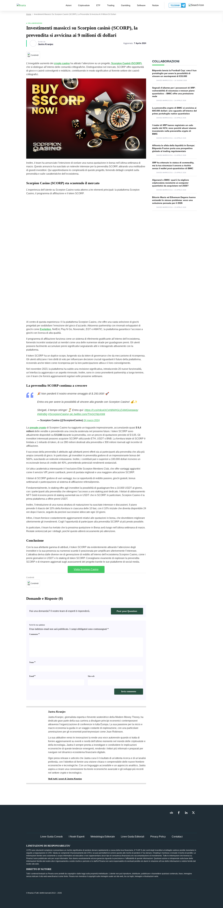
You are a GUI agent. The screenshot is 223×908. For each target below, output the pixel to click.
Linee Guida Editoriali (132, 836)
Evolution (45, 329)
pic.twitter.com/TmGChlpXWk (87, 414)
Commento (34, 634)
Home (28, 14)
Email (32, 676)
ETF (98, 5)
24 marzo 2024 (92, 420)
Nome (32, 662)
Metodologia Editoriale (103, 836)
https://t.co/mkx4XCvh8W (99, 410)
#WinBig (42, 414)
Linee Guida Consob (51, 836)
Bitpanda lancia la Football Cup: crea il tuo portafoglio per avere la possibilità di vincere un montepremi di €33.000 (174, 73)
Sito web (91, 676)
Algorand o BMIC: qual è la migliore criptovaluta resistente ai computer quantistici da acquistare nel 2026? (170, 183)
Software (141, 5)
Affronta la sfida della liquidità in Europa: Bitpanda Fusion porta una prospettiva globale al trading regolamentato (173, 148)
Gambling (125, 5)
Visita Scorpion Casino (86, 569)
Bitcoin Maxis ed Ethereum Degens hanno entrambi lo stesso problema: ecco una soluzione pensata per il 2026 (174, 200)
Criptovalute (84, 5)
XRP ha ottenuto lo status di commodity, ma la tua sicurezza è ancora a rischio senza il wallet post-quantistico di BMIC (173, 165)
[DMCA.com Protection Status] (174, 892)
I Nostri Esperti (76, 836)
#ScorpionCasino (58, 414)
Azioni (68, 5)
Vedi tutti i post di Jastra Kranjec (65, 779)
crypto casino (62, 63)
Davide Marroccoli (164, 80)
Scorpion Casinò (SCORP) (126, 63)
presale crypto (38, 427)
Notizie (155, 5)
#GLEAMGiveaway (126, 410)
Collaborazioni (35, 23)
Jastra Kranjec (45, 44)
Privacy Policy (158, 836)
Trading (110, 5)
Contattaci (177, 836)
